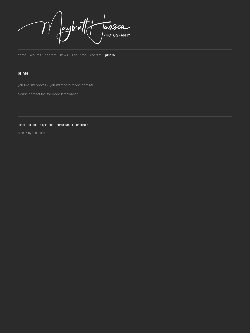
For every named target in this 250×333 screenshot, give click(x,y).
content (50, 54)
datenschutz (80, 124)
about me (79, 54)
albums (35, 54)
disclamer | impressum (55, 124)
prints (110, 54)
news (64, 54)
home (22, 54)
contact (95, 54)
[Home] (74, 27)
